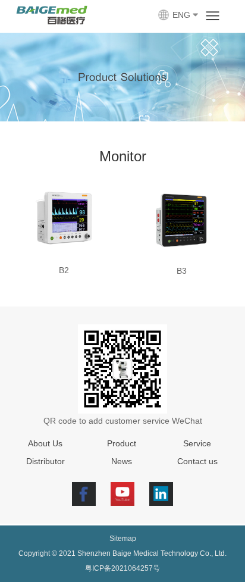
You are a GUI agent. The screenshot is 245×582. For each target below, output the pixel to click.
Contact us (197, 461)
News (121, 461)
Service (197, 443)
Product (121, 443)
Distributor (45, 461)
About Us (45, 443)
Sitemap (122, 538)
